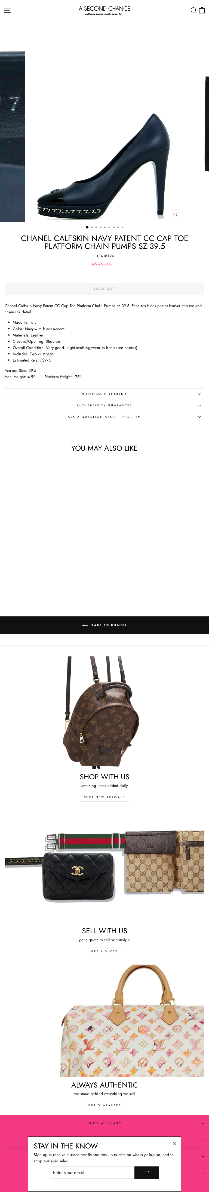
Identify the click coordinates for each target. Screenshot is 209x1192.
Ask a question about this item (105, 417)
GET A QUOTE (104, 951)
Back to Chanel (108, 625)
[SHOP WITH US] (104, 712)
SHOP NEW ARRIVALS (104, 797)
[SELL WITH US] (104, 866)
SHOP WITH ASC (104, 1123)
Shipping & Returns (104, 394)
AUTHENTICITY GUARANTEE (105, 405)
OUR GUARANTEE (104, 1105)
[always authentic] (104, 1021)
